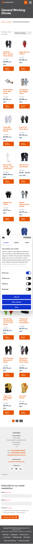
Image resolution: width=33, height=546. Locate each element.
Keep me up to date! (9, 517)
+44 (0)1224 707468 (17, 453)
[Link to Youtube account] (16, 469)
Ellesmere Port (24, 534)
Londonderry (7, 537)
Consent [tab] (6, 242)
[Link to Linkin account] (20, 469)
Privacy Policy (20, 512)
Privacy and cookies (23, 540)
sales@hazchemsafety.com (16, 455)
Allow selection (16, 302)
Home (3, 22)
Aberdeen (6, 534)
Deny (16, 307)
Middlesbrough (17, 537)
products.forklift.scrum (17, 461)
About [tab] (27, 242)
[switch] (28, 278)
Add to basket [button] (23, 106)
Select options (7, 68)
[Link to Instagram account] (12, 469)
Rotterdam (27, 537)
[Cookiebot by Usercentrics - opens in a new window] (23, 238)
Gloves (9, 22)
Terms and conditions (10, 540)
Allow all (16, 297)
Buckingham (14, 534)
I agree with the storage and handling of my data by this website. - (16, 511)
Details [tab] (16, 242)
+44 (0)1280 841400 (18, 450)
